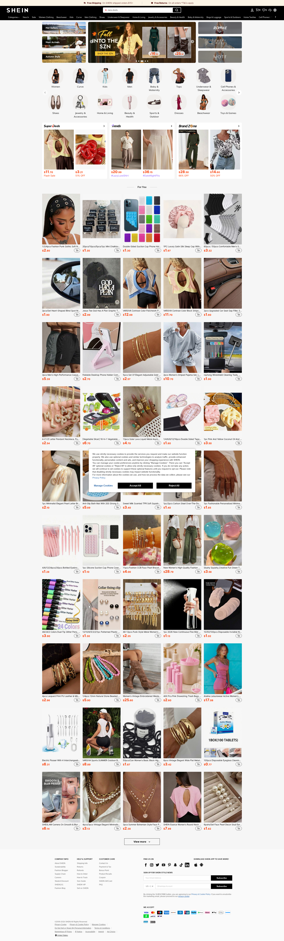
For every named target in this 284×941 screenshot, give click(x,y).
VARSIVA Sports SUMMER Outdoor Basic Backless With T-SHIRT (102, 760)
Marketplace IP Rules (63, 932)
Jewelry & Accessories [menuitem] (157, 17)
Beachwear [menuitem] (62, 17)
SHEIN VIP (81, 885)
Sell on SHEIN (82, 888)
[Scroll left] (272, 17)
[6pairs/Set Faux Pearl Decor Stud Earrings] (223, 797)
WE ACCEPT (148, 907)
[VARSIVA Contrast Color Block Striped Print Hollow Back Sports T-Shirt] (182, 283)
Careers (58, 877)
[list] (167, 865)
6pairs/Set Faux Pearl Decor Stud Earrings (223, 824)
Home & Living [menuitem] (139, 17)
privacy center (183, 896)
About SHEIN (60, 863)
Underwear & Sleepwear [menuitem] (119, 17)
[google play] (201, 866)
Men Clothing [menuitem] (90, 17)
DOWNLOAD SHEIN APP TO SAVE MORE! (211, 859)
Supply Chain (60, 874)
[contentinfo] (187, 914)
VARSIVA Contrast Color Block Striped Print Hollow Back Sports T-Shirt (182, 311)
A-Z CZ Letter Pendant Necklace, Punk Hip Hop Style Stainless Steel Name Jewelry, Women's (61, 439)
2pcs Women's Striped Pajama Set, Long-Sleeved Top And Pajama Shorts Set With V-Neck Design (182, 375)
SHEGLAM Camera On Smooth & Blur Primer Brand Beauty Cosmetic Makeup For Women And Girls (61, 824)
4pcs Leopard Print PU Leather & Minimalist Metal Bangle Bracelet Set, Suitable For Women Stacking (61, 696)
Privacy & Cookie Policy (200, 894)
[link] (71, 3)
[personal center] (252, 10)
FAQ (101, 885)
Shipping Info (82, 863)
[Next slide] (192, 41)
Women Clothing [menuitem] (46, 17)
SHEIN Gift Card (105, 881)
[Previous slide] (91, 41)
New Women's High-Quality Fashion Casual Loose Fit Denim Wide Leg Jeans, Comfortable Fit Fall (182, 568)
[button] (270, 10)
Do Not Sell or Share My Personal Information (73, 928)
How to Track (82, 877)
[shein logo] (17, 10)
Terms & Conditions (102, 928)
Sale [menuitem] (34, 17)
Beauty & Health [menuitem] (177, 17)
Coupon (102, 877)
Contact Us (103, 863)
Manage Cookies (99, 924)
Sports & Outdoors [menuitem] (232, 17)
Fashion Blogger (61, 870)
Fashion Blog (60, 888)
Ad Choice (111, 932)
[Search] (177, 10)
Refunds (80, 870)
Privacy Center (61, 924)
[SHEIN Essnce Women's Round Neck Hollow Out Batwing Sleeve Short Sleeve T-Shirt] (182, 797)
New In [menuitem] (26, 17)
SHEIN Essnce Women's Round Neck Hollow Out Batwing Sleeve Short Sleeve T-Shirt (182, 824)
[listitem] (61, 223)
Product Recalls (105, 874)
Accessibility (90, 932)
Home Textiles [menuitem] (250, 17)
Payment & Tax (105, 867)
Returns (80, 867)
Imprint (101, 932)
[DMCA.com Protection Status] (152, 922)
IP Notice (78, 932)
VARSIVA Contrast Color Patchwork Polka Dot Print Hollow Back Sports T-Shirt (142, 311)
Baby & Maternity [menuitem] (196, 17)
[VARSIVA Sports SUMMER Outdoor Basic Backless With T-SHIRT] (102, 733)
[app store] (196, 866)
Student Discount (61, 881)
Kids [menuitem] (71, 17)
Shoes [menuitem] (102, 17)
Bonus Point (104, 870)
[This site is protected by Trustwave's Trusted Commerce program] (145, 922)
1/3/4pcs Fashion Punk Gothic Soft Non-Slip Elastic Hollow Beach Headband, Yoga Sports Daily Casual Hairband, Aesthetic (61, 246)
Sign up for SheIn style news (158, 873)
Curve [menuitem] (79, 17)
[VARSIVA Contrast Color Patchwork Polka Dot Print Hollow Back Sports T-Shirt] (142, 283)
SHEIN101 (59, 885)
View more (140, 841)
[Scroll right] (275, 17)
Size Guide (81, 881)
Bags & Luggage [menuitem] (213, 17)
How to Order (82, 874)
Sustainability (60, 867)
